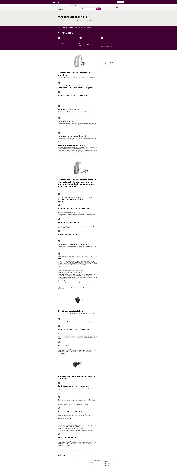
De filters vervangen (62, 353)
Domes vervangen (61, 141)
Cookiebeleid (91, 456)
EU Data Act (91, 462)
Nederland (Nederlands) (110, 456)
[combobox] (87, 9)
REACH (90, 464)
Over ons (75, 454)
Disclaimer (91, 458)
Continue (98, 8)
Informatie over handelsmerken (95, 460)
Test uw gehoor (120, 1)
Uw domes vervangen (62, 249)
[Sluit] (117, 8)
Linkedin (107, 465)
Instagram (108, 463)
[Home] (56, 2)
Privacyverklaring (92, 454)
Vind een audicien (112, 1)
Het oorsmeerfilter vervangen (106, 46)
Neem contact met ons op (78, 456)
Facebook (107, 461)
